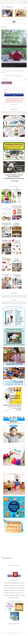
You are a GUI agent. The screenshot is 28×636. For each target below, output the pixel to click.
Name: (5, 89)
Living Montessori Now (14, 11)
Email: (5, 92)
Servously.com (16, 634)
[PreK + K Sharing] (19, 611)
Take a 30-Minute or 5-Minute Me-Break (12, 71)
